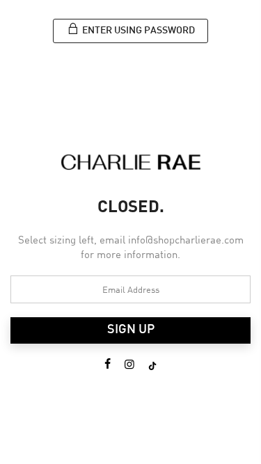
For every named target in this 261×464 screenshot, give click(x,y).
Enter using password (137, 30)
